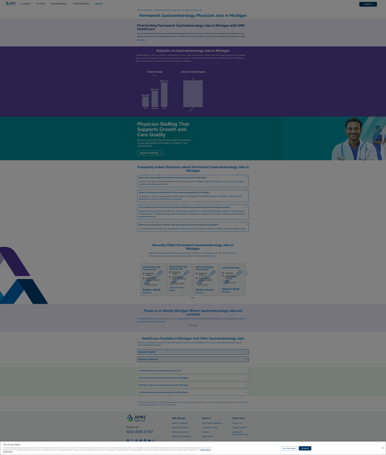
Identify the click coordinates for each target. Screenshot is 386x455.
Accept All (305, 448)
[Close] (383, 448)
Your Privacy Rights (289, 448)
